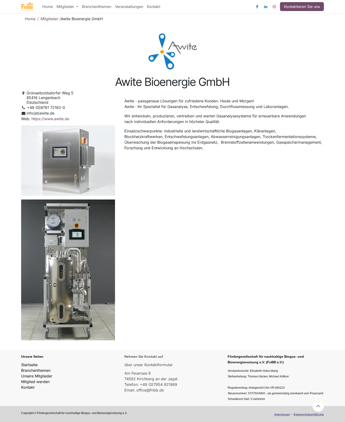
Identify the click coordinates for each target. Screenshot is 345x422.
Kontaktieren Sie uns (302, 6)
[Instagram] (274, 6)
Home (30, 18)
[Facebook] (257, 6)
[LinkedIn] (265, 6)
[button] (318, 406)
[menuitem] (47, 6)
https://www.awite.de (50, 118)
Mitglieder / (51, 18)
